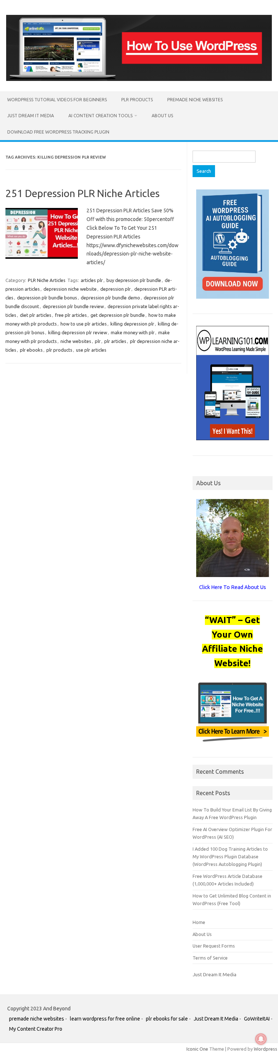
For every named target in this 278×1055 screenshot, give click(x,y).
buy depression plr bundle (133, 280)
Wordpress (265, 1048)
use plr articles (91, 349)
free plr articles (71, 315)
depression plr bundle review (73, 306)
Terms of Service (210, 957)
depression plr (115, 288)
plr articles (115, 341)
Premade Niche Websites (195, 99)
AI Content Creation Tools (100, 115)
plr (98, 341)
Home (199, 922)
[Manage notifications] (261, 1039)
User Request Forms (214, 945)
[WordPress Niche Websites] (139, 79)
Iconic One (197, 1048)
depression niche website (70, 288)
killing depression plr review (77, 332)
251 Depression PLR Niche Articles (82, 193)
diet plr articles (35, 315)
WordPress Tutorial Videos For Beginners (57, 99)
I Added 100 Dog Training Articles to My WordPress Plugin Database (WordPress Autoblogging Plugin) (230, 856)
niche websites (75, 341)
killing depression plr (132, 323)
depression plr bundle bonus (47, 297)
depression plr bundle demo (110, 297)
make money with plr (133, 332)
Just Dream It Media (30, 115)
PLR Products (137, 99)
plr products (59, 349)
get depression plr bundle (117, 315)
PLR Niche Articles (47, 280)
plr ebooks (31, 349)
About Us (162, 115)
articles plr (92, 280)
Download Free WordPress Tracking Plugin (58, 132)
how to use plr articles (83, 323)
